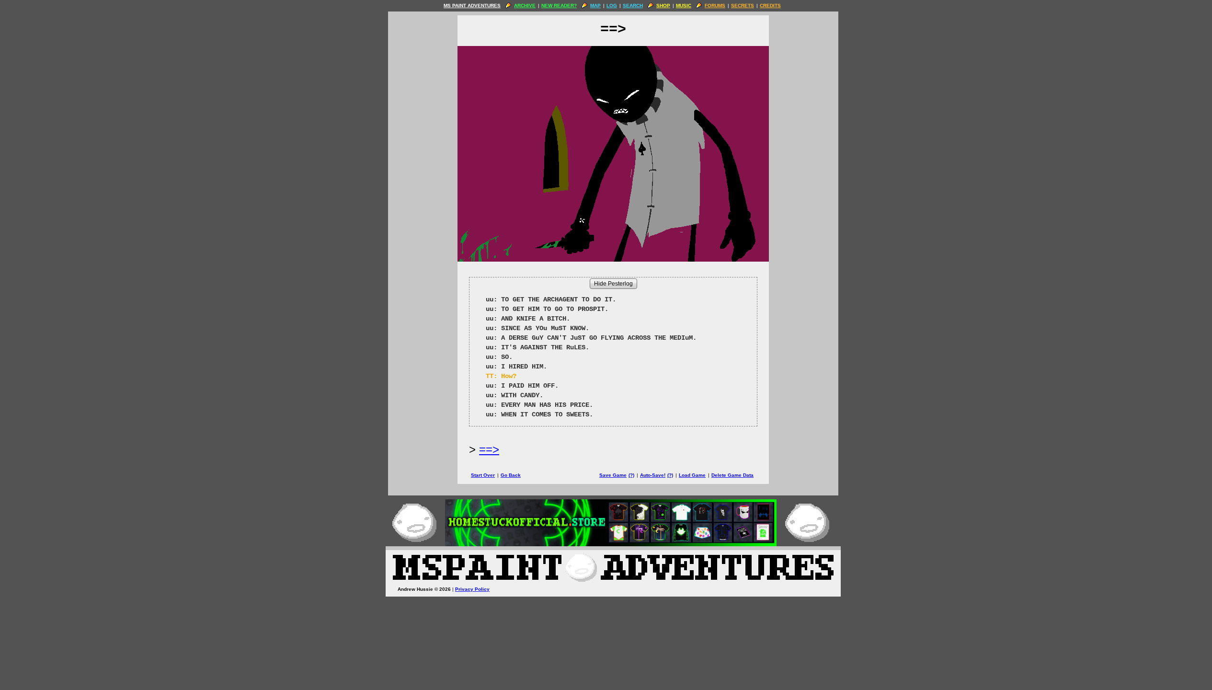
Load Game (692, 475)
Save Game (613, 475)
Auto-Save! (652, 475)
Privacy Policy (472, 589)
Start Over (483, 475)
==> (489, 449)
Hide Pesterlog (613, 283)
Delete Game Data (732, 475)
